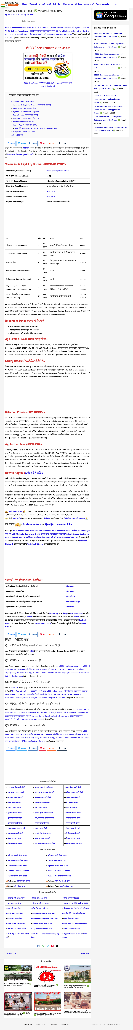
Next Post (86, 954)
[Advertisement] (47, 221)
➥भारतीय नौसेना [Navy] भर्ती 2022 (73, 913)
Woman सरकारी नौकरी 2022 (42, 923)
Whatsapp (53, 613)
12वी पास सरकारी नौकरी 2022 (57, 860)
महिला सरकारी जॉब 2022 (40, 903)
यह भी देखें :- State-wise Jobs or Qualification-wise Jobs (36, 128)
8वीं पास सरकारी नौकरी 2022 (57, 855)
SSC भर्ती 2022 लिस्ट (14, 908)
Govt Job (11, 418)
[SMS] (57, 945)
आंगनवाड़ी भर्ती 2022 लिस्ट (15, 898)
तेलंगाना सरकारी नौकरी (15, 843)
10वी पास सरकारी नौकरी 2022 (18, 860)
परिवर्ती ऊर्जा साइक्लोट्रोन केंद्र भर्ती (46, 31)
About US (54, 1024)
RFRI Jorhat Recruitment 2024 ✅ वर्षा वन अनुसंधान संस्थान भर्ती (17, 984)
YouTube (46, 518)
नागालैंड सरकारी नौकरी (73, 818)
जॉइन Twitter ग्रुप (66, 886)
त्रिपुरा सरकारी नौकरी (73, 838)
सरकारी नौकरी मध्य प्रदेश (42, 833)
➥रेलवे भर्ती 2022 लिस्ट (13, 903)
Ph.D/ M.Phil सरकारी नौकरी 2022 (59, 876)
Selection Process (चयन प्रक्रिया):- (26, 118)
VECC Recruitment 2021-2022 (18, 27)
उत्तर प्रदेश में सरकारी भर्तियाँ (16, 787)
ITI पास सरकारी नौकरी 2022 (17, 865)
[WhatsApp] (43, 945)
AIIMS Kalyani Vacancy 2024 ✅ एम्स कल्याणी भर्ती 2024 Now (76, 986)
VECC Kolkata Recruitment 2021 (19, 31)
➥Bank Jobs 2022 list (14, 913)
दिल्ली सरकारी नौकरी (14, 802)
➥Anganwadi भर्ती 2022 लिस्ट (41, 929)
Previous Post (10, 954)
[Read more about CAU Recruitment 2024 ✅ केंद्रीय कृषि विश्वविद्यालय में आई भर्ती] (18, 1001)
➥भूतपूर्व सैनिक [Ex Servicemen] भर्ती (74, 923)
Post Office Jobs (13, 934)
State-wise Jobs (32, 524)
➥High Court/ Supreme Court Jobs (44, 918)
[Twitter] (48, 945)
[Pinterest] (52, 945)
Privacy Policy (41, 1024)
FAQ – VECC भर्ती (17, 135)
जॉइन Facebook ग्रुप (62, 881)
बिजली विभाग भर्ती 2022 (71, 918)
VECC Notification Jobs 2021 (59, 34)
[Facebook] (38, 945)
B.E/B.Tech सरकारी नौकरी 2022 (59, 871)
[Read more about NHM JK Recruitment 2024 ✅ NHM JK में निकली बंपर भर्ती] (47, 973)
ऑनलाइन (26, 148)
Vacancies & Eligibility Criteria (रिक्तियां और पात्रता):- (32, 105)
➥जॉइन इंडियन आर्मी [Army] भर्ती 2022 (75, 903)
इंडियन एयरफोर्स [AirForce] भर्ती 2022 (76, 908)
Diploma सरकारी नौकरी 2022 (58, 865)
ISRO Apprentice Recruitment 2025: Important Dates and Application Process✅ (108, 109)
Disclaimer (28, 1024)
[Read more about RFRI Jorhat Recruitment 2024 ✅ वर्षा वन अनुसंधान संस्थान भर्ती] (18, 972)
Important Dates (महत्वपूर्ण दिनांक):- (25, 108)
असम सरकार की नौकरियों (42, 802)
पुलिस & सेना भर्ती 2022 (71, 898)
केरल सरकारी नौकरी (41, 828)
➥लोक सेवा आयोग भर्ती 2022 (40, 908)
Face (71, 601)
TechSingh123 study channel (74, 518)
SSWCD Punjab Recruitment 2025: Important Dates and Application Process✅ (107, 99)
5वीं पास (10, 855)
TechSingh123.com (15, 511)
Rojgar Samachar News (73, 934)
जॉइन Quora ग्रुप (20, 886)
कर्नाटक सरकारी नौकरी (42, 823)
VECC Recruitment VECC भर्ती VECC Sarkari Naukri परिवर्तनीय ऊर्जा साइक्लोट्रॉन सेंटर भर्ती (48, 84)
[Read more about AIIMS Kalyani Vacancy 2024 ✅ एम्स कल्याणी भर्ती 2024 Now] (77, 973)
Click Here (70, 586)
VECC (11, 37)
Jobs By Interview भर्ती (72, 929)
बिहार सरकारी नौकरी (14, 808)
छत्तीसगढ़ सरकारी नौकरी (15, 797)
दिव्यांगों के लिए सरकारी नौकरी (16, 929)
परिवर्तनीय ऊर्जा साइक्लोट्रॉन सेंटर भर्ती (76, 27)
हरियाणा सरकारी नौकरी (14, 818)
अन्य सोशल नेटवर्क (76, 613)
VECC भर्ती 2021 (38, 27)
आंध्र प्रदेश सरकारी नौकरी (43, 797)
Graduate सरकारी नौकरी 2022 (18, 871)
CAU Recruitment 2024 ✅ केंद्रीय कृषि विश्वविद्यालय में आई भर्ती (17, 1014)
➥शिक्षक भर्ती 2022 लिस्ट (39, 898)
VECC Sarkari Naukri (53, 27)
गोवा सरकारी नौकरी (41, 808)
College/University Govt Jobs (43, 913)
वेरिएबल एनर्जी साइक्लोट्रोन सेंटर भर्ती (33, 34)
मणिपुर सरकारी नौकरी (72, 823)
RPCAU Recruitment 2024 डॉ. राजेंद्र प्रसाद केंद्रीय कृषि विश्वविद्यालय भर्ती (77, 1012)
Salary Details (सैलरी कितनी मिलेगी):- (26, 115)
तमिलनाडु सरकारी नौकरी (42, 838)
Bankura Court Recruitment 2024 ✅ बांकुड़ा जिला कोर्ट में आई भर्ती (47, 1014)
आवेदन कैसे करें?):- (34, 472)
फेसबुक (65, 613)
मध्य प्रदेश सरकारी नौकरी (16, 792)
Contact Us (65, 1024)
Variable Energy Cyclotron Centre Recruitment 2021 (57, 311)
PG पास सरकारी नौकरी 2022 (17, 876)
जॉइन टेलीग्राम (70, 596)
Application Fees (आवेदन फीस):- (24, 122)
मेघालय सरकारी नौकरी (73, 828)
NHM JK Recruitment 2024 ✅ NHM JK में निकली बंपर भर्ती (46, 986)
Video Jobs (17, 518)
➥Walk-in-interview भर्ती (15, 923)
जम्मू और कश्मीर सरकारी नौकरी (44, 818)
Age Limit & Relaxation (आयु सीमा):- (26, 111)
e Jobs (68, 524)
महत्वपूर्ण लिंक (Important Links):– (25, 132)
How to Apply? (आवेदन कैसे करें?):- (25, 125)
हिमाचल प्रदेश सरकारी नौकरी (43, 813)
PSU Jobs (35, 934)
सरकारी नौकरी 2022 (20, 855)
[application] (110, 4)
